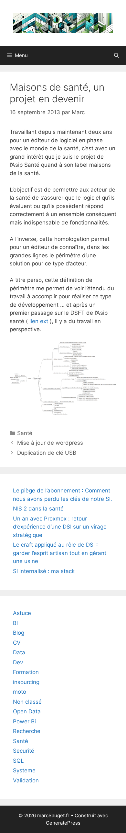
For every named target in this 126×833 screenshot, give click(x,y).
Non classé (27, 702)
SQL (18, 761)
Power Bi (24, 721)
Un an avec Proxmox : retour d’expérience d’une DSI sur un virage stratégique (60, 526)
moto (19, 692)
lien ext (38, 321)
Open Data (27, 711)
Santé (24, 433)
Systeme (24, 770)
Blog (18, 633)
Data (19, 652)
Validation (26, 780)
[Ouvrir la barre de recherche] (116, 55)
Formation (26, 672)
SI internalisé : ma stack (44, 571)
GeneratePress (63, 823)
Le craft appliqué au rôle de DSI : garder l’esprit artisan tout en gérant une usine (59, 552)
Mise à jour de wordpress (50, 443)
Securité (23, 751)
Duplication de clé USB (46, 453)
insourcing (26, 682)
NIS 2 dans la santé (38, 508)
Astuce (22, 613)
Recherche (26, 731)
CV (17, 643)
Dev (18, 662)
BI (15, 623)
